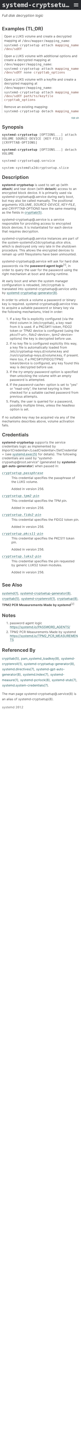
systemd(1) (10, 593)
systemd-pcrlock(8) (35, 680)
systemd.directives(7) (18, 669)
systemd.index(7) (35, 674)
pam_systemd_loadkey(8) (40, 658)
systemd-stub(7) (64, 680)
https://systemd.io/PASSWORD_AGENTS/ (40, 627)
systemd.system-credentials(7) (25, 685)
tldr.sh (75, 117)
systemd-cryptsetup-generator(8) (32, 293)
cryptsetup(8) (67, 599)
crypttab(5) (33, 212)
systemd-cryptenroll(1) (38, 599)
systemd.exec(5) (24, 454)
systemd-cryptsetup (36, 5)
